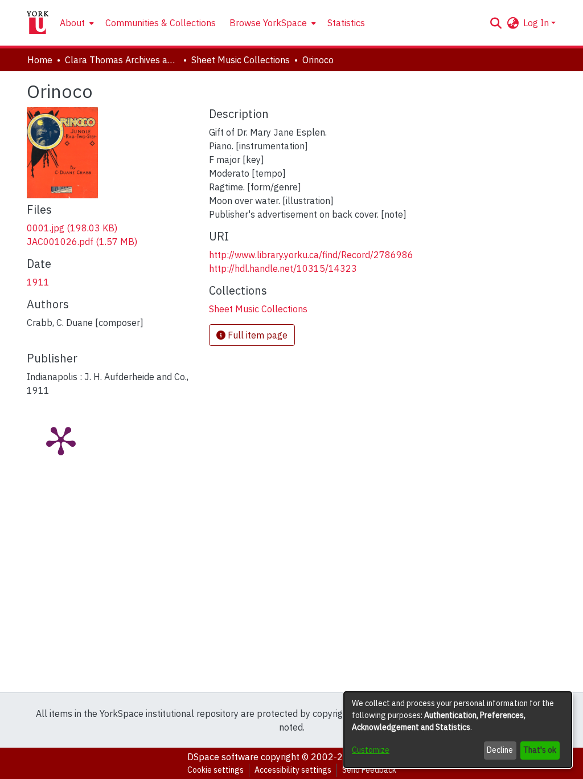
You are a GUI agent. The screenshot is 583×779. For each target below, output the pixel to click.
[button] (495, 23)
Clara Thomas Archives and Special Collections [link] (122, 60)
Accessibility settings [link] (292, 770)
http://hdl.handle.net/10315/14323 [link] (283, 268)
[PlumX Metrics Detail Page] (61, 440)
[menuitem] (76, 23)
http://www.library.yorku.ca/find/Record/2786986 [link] (311, 254)
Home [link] (39, 60)
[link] (72, 228)
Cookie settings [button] (215, 770)
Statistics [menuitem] (346, 22)
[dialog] (458, 730)
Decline (500, 750)
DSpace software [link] (222, 756)
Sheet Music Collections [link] (240, 60)
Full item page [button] (256, 335)
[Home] (37, 22)
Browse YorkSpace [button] (268, 22)
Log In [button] (537, 22)
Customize (370, 750)
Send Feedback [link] (369, 770)
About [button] (72, 22)
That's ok (539, 750)
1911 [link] (38, 282)
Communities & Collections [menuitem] (160, 22)
